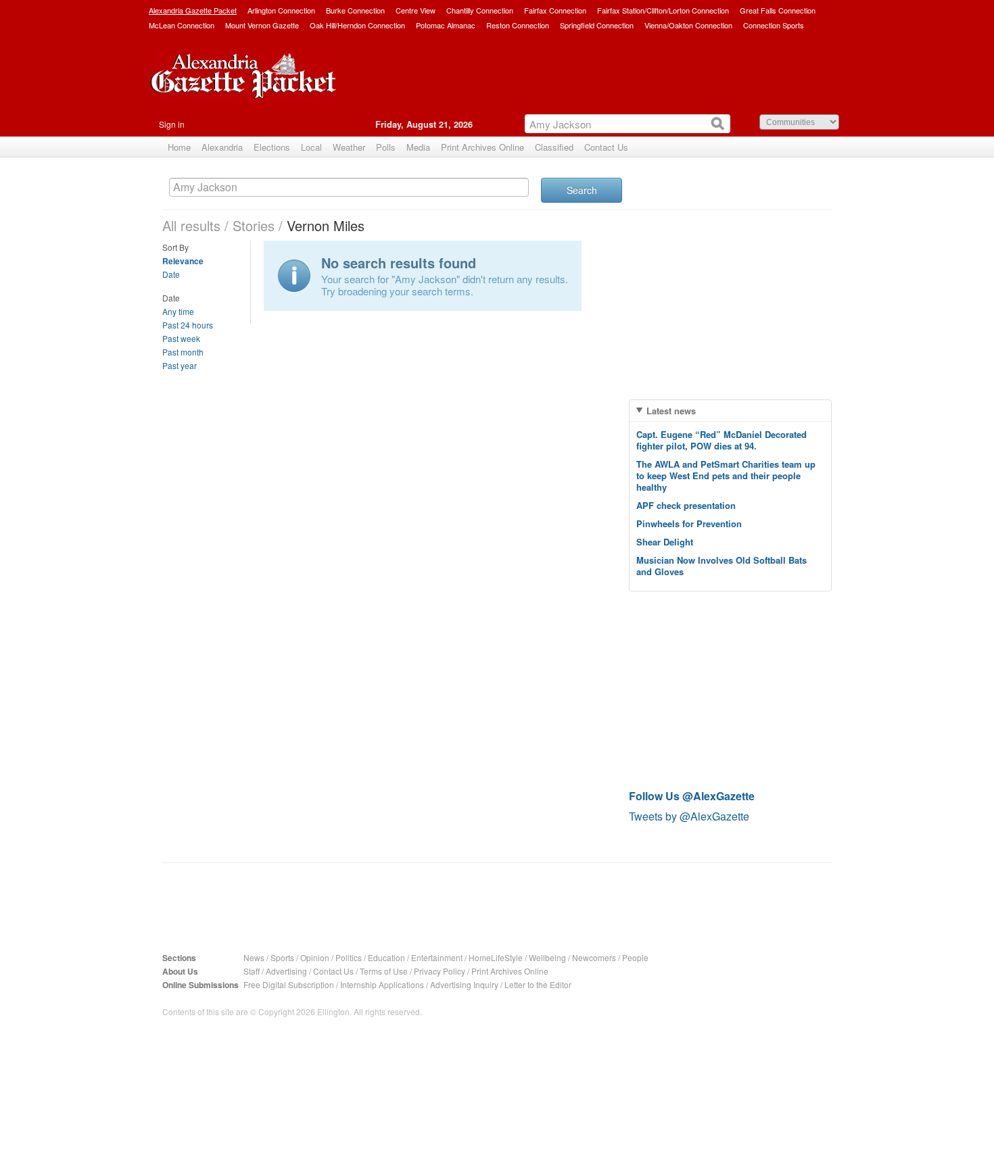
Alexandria (222, 147)
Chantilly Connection (479, 10)
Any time (178, 311)
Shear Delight (664, 541)
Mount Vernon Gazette (262, 25)
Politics (348, 957)
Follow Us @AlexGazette (692, 796)
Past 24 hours (187, 325)
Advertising (286, 971)
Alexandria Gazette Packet (193, 10)
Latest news (671, 410)
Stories (254, 225)
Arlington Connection (281, 10)
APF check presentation (686, 505)
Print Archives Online (482, 147)
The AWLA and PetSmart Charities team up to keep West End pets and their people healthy (725, 475)
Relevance (183, 261)
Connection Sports (773, 25)
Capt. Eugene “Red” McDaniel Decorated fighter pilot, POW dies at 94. (721, 440)
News (253, 957)
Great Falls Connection (777, 10)
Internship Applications (382, 984)
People (635, 957)
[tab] (730, 410)
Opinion (314, 957)
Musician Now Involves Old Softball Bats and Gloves (721, 566)
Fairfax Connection (555, 10)
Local (311, 147)
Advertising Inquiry (464, 984)
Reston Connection (517, 25)
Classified (554, 147)
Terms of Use (384, 971)
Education (386, 957)
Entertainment (437, 957)
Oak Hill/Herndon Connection (357, 25)
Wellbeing (547, 957)
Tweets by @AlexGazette (689, 816)
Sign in (172, 124)
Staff (251, 971)
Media (418, 147)
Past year (179, 365)
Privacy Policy (439, 971)
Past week (181, 338)
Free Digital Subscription (288, 984)
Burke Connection (355, 10)
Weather (349, 147)
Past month (183, 352)
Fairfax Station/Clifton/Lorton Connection (663, 10)
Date (171, 274)
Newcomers (594, 957)
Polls (386, 147)
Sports (282, 957)
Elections (272, 147)
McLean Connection (181, 25)
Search (582, 190)
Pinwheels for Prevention (689, 523)
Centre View (415, 10)
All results (191, 225)
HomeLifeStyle (496, 957)
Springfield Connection (597, 25)
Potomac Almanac (445, 25)
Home (179, 147)
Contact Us (606, 147)
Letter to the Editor (537, 984)
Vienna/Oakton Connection (688, 25)
